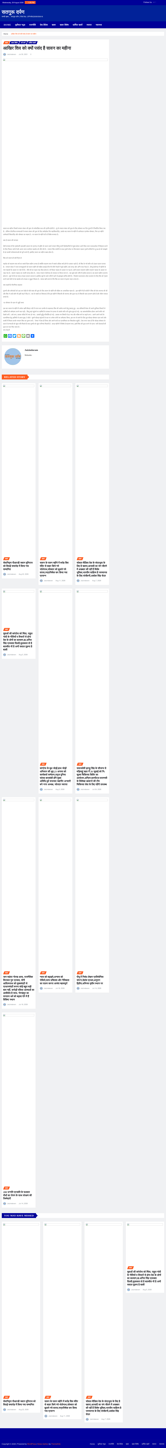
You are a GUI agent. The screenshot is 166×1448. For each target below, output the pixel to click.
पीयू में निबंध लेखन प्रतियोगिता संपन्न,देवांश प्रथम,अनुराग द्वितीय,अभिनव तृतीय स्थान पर (90, 980)
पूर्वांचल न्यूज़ (20, 25)
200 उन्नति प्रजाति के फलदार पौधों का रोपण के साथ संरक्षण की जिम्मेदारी (17, 1195)
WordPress (31, 1444)
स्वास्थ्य (99, 25)
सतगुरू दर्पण (13, 11)
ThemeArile (56, 1444)
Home (7, 25)
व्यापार (89, 25)
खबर (54, 25)
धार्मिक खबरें (78, 25)
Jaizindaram (11, 54)
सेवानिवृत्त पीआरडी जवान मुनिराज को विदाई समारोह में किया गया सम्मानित (18, 566)
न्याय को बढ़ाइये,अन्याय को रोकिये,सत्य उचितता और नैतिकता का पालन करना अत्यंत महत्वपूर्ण (54, 980)
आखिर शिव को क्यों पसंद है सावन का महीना (23, 34)
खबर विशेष (64, 25)
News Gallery (42, 1444)
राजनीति (32, 25)
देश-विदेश (44, 25)
